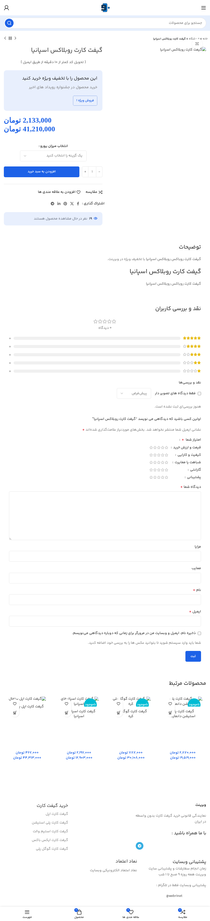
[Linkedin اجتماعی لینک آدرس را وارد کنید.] (59, 203)
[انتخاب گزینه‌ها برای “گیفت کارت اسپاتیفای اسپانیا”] (66, 712)
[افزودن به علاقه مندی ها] (170, 703)
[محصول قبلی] (15, 38)
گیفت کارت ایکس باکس (50, 840)
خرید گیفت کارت (52, 805)
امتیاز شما (191, 440)
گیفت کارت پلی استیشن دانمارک (182, 714)
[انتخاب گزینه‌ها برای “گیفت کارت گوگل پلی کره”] (118, 712)
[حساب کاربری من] (6, 8)
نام (197, 590)
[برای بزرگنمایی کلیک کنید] (197, 44)
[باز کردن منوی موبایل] (203, 8)
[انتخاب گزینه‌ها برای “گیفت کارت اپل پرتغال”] (14, 712)
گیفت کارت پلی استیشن (50, 823)
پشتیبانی (193, 478)
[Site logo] (105, 8)
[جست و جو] (9, 23)
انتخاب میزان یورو (54, 146)
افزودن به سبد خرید (42, 171)
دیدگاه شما (190, 487)
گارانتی (195, 470)
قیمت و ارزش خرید (186, 448)
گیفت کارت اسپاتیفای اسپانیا (79, 714)
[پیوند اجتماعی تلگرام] (52, 203)
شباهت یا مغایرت (187, 463)
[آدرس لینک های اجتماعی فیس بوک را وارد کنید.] (78, 203)
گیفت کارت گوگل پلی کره (131, 714)
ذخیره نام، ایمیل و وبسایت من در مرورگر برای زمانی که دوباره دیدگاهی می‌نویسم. (134, 633)
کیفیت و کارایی (189, 455)
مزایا (198, 547)
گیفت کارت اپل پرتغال (27, 706)
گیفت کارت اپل (57, 814)
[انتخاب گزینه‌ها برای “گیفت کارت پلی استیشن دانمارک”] (170, 712)
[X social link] (72, 203)
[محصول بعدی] (5, 38)
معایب (196, 568)
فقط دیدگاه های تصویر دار (175, 393)
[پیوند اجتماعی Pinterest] (65, 203)
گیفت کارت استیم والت (50, 831)
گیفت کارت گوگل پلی (52, 849)
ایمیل (195, 612)
